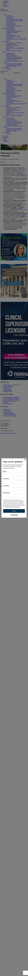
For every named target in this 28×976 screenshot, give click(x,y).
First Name (6, 478)
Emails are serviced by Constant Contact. (12, 506)
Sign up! (14, 511)
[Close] (25, 460)
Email (4, 471)
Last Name (6, 485)
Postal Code (6, 492)
